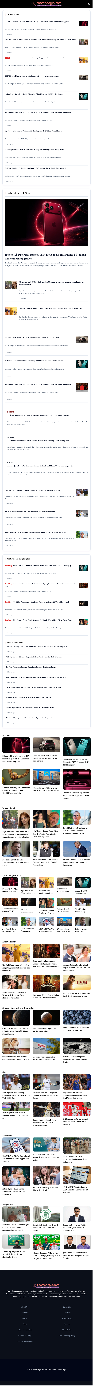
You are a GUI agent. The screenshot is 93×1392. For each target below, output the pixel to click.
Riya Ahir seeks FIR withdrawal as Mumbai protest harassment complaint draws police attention (40, 39)
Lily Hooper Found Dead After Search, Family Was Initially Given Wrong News (34, 149)
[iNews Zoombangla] (46, 4)
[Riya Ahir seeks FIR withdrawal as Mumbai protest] (83, 44)
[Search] (89, 4)
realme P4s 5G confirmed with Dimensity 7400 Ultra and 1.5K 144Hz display (34, 94)
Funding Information (25, 1341)
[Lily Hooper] (83, 624)
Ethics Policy (67, 1330)
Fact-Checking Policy (67, 1336)
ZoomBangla (61, 1370)
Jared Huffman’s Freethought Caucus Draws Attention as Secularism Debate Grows (35, 532)
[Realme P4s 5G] (83, 99)
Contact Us (67, 1307)
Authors (67, 1324)
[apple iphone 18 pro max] (83, 25)
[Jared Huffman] (82, 537)
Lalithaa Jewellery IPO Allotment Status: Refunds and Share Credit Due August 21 (36, 168)
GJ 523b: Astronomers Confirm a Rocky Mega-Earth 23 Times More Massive (33, 131)
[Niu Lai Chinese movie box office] (83, 62)
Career (24, 1313)
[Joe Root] (82, 516)
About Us (24, 1307)
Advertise (67, 1313)
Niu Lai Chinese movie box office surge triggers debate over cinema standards (39, 58)
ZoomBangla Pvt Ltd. (40, 1370)
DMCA (24, 1318)
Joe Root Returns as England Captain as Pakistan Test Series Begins (30, 511)
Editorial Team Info (25, 1330)
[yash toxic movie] (83, 587)
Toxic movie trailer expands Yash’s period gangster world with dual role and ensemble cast (38, 112)
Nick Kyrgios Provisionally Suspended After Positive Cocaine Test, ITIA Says (33, 490)
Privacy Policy (67, 1318)
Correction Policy (24, 1336)
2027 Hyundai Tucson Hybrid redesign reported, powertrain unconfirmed (32, 76)
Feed (25, 1324)
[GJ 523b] (83, 606)
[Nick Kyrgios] (82, 495)
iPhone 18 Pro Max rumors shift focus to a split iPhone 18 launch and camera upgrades (37, 21)
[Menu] (4, 4)
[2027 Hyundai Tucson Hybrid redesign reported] (83, 79)
